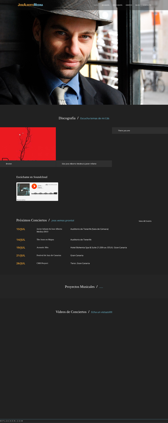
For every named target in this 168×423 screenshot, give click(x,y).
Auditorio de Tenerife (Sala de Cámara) (89, 229)
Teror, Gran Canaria (80, 263)
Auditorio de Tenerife (80, 239)
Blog (138, 5)
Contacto (147, 5)
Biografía (105, 5)
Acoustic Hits (42, 247)
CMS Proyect (42, 263)
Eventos (129, 5)
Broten (9, 163)
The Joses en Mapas (45, 239)
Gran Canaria (76, 255)
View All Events (145, 221)
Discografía (117, 5)
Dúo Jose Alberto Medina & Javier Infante (79, 163)
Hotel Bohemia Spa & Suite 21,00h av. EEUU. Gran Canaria (98, 247)
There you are (124, 130)
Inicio (96, 5)
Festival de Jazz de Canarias (49, 255)
